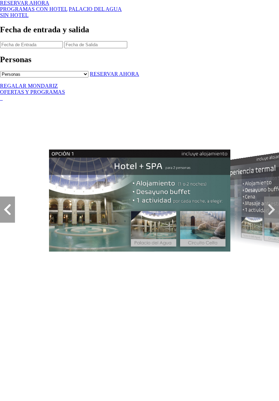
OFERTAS (32, 92)
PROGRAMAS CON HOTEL (33, 9)
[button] (7, 209)
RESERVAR (24, 3)
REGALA (29, 86)
